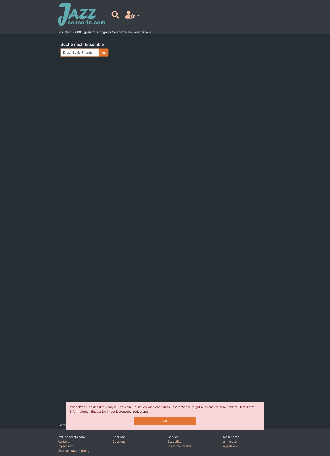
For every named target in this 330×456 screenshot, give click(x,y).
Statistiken (175, 441)
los (103, 52)
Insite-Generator (179, 446)
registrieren (231, 446)
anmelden (230, 441)
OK (165, 421)
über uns (119, 441)
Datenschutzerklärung (132, 411)
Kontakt (63, 441)
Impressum (65, 446)
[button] (131, 15)
